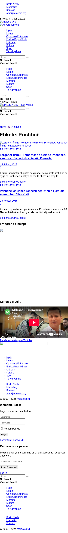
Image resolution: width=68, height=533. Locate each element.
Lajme (9, 33)
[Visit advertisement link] (9, 24)
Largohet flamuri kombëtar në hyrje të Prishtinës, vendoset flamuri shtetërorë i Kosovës (33, 156)
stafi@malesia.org (16, 13)
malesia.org (23, 398)
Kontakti (10, 10)
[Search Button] (27, 57)
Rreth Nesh (12, 4)
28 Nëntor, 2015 (9, 200)
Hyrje (9, 30)
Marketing (11, 7)
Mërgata (10, 42)
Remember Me (12, 428)
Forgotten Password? (12, 440)
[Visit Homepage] (8, 21)
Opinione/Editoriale (17, 36)
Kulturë (10, 45)
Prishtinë (16, 126)
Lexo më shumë (13, 181)
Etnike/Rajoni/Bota (16, 39)
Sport (9, 48)
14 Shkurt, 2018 (8, 164)
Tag (8, 126)
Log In (3, 472)
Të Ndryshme (13, 51)
